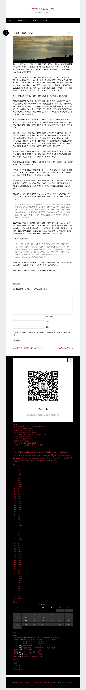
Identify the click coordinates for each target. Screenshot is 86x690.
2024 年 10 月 (18, 486)
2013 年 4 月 (18, 590)
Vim (37, 458)
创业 (53, 458)
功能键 (56, 458)
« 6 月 (14, 632)
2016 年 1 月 (18, 537)
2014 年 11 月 (18, 554)
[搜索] (70, 360)
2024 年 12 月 (18, 484)
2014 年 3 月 (18, 568)
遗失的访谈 (49, 461)
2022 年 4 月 (18, 505)
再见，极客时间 (66, 348)
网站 (48, 327)
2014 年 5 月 (18, 564)
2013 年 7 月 (18, 584)
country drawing (18, 637)
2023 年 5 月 (18, 495)
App (26, 451)
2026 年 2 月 (18, 470)
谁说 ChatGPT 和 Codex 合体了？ (23, 428)
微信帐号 (69, 458)
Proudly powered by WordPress (43, 682)
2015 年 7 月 (18, 546)
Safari (15, 458)
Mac (18, 455)
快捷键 (16, 460)
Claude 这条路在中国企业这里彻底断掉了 (26, 443)
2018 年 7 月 (18, 523)
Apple (30, 452)
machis (23, 455)
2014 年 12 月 (18, 552)
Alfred (20, 452)
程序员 (38, 461)
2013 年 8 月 (18, 582)
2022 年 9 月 (18, 497)
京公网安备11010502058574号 (24, 682)
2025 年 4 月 (18, 480)
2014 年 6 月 (18, 562)
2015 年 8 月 (18, 544)
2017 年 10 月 (18, 525)
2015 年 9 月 (18, 541)
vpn (40, 458)
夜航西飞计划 (22, 20)
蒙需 (15, 652)
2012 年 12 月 (18, 599)
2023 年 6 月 (18, 493)
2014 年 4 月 (18, 566)
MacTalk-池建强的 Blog (43, 8)
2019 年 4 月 (18, 519)
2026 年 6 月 (18, 466)
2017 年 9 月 (18, 527)
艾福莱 (16, 650)
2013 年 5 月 (18, 588)
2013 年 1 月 (18, 596)
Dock (55, 452)
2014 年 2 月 (18, 570)
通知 (45, 461)
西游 (41, 461)
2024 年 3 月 (18, 491)
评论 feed (17, 667)
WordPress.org (18, 669)
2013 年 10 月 (18, 578)
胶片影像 (44, 20)
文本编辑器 (33, 461)
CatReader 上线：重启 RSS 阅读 (23, 431)
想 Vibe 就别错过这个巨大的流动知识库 (25, 433)
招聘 (28, 461)
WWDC (43, 458)
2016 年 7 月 (18, 533)
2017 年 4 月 (18, 529)
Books (48, 452)
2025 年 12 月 (18, 472)
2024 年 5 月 (18, 489)
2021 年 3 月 (18, 513)
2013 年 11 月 (18, 576)
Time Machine (32, 458)
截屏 (21, 461)
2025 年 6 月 (18, 478)
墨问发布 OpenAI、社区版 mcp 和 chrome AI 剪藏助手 (29, 445)
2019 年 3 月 (18, 521)
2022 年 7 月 (18, 499)
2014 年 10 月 (18, 556)
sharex (16, 646)
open (64, 455)
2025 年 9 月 (18, 476)
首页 (10, 20)
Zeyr (15, 656)
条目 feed (17, 665)
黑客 (55, 461)
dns (52, 452)
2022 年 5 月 (18, 503)
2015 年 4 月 (18, 548)
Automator (43, 452)
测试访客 (16, 640)
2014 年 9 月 (18, 558)
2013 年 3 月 (18, 592)
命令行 (61, 458)
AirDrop (15, 452)
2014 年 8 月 (18, 560)
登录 (15, 663)
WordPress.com (67, 682)
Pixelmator (68, 455)
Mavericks (40, 455)
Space (19, 458)
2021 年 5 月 (18, 511)
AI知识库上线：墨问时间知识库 (23, 439)
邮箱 (48, 322)
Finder (61, 452)
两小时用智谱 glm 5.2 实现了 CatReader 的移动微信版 (29, 426)
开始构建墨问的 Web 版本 (21, 441)
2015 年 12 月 (18, 539)
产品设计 (48, 458)
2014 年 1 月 (18, 572)
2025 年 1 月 (18, 482)
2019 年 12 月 (18, 517)
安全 (65, 458)
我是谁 (34, 20)
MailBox (35, 455)
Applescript (36, 452)
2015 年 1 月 (18, 550)
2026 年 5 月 (18, 468)
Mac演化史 (29, 455)
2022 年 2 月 (18, 507)
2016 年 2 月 (18, 535)
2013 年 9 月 (18, 580)
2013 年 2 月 (18, 594)
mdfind (45, 455)
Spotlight (25, 458)
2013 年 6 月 (18, 586)
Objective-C (56, 455)
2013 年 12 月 (18, 574)
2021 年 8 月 (18, 509)
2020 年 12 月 (18, 515)
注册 (15, 661)
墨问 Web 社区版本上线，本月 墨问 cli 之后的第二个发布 (30, 435)
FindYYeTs (67, 452)
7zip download (18, 642)
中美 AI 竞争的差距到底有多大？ (23, 437)
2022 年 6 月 (18, 501)
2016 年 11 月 (18, 531)
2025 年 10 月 (18, 474)
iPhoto (14, 455)
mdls (49, 455)
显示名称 (49, 316)
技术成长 (24, 461)
